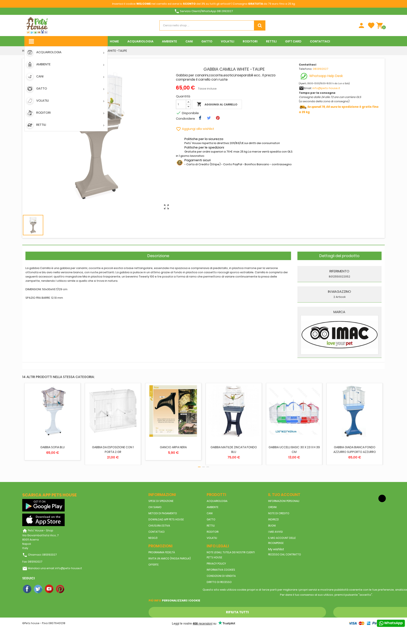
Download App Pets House (166, 519)
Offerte (153, 564)
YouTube (49, 589)
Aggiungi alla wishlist (195, 128)
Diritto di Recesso (219, 582)
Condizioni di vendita (221, 576)
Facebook (27, 589)
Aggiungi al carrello (217, 104)
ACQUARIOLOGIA (217, 501)
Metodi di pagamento (162, 513)
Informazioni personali (283, 501)
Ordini (272, 507)
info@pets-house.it (326, 88)
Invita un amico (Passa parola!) (169, 558)
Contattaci (156, 532)
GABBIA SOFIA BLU (52, 447)
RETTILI (211, 525)
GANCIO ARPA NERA (173, 447)
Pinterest (60, 589)
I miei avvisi (275, 532)
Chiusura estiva (159, 525)
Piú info (155, 600)
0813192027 (320, 69)
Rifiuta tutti (237, 612)
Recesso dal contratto (284, 554)
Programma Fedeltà (161, 552)
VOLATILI (212, 538)
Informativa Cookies (221, 570)
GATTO (211, 519)
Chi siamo (155, 507)
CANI (210, 513)
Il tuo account (284, 494)
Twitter (38, 589)
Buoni (272, 525)
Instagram (71, 589)
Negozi (153, 538)
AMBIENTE (212, 507)
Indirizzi (273, 519)
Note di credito (278, 513)
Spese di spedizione (160, 501)
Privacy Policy (216, 563)
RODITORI (213, 532)
